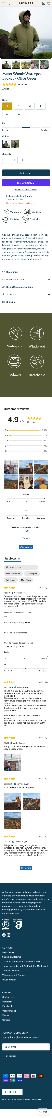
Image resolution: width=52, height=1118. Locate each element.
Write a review (26, 547)
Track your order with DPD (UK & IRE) (21, 961)
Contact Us (8, 997)
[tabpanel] (26, 719)
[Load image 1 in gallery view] (26, 33)
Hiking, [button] (7, 647)
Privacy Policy (9, 979)
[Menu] (3, 3)
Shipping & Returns (11, 956)
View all (26, 538)
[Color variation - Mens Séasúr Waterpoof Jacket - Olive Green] (6, 147)
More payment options (26, 189)
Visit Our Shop (9, 1010)
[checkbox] (11, 580)
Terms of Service (10, 970)
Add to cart (25, 173)
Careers (6, 1020)
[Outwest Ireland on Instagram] (8, 935)
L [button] (4, 626)
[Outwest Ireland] (26, 3)
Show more (26, 868)
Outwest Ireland (16, 1099)
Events (5, 1015)
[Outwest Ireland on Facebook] (4, 935)
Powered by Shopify (32, 1099)
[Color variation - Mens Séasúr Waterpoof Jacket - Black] (15, 147)
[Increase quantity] (22, 160)
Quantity (6, 154)
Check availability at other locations (21, 203)
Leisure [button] (20, 647)
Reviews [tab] (12, 558)
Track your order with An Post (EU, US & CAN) (25, 966)
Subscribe (11, 1056)
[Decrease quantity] (5, 160)
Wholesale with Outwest (14, 975)
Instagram (7, 1001)
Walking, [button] (13, 647)
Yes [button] (5, 616)
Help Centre (8, 952)
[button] (26, 430)
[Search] (9, 3)
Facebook (7, 1006)
